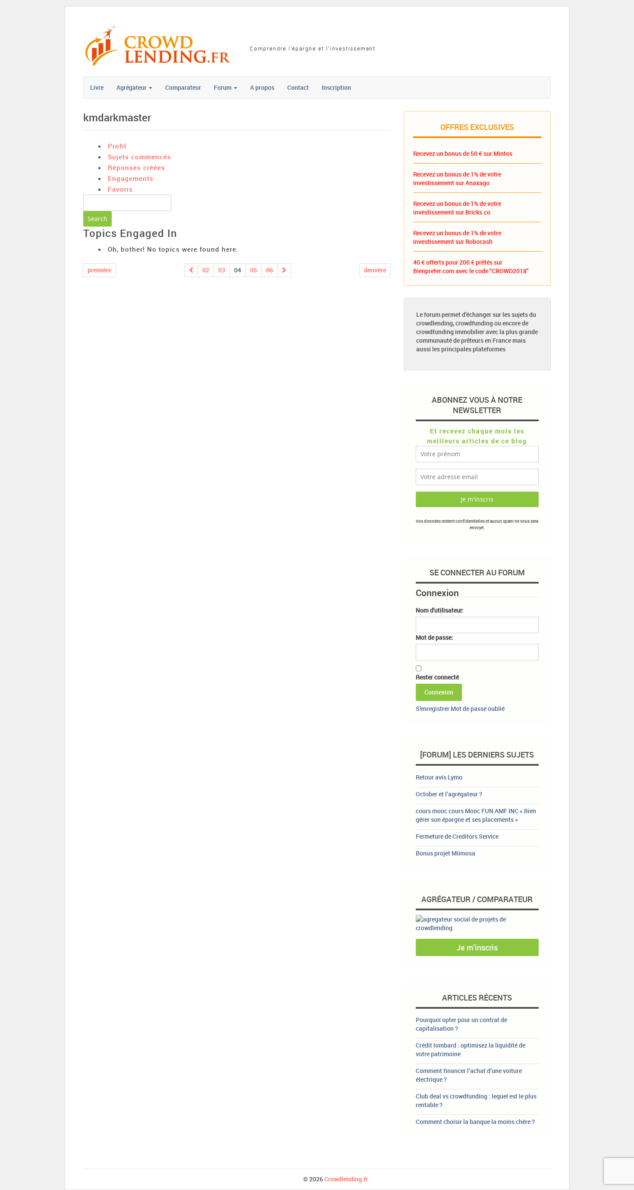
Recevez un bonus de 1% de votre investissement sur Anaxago (457, 178)
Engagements (131, 178)
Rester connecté (437, 677)
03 (221, 270)
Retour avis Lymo (439, 777)
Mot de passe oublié (478, 708)
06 (269, 270)
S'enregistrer (432, 708)
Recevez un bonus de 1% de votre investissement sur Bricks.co (457, 207)
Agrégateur (132, 87)
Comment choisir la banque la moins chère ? (475, 1121)
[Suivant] (284, 270)
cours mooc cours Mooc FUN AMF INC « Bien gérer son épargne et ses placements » (476, 815)
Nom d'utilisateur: (440, 610)
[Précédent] (191, 270)
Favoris (120, 189)
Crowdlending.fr (346, 1179)
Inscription (336, 87)
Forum (223, 87)
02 (205, 270)
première (99, 270)
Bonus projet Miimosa (445, 853)
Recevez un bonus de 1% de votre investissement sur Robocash (457, 237)
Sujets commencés (139, 156)
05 (253, 270)
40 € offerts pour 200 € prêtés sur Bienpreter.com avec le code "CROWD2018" (471, 266)
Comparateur (183, 87)
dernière (375, 270)
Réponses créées (136, 167)
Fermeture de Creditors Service (457, 836)
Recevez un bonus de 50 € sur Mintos (462, 153)
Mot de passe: (434, 637)
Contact (298, 87)
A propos (262, 87)
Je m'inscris (477, 947)
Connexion (438, 692)
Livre (97, 87)
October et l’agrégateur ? (449, 794)
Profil (117, 146)
